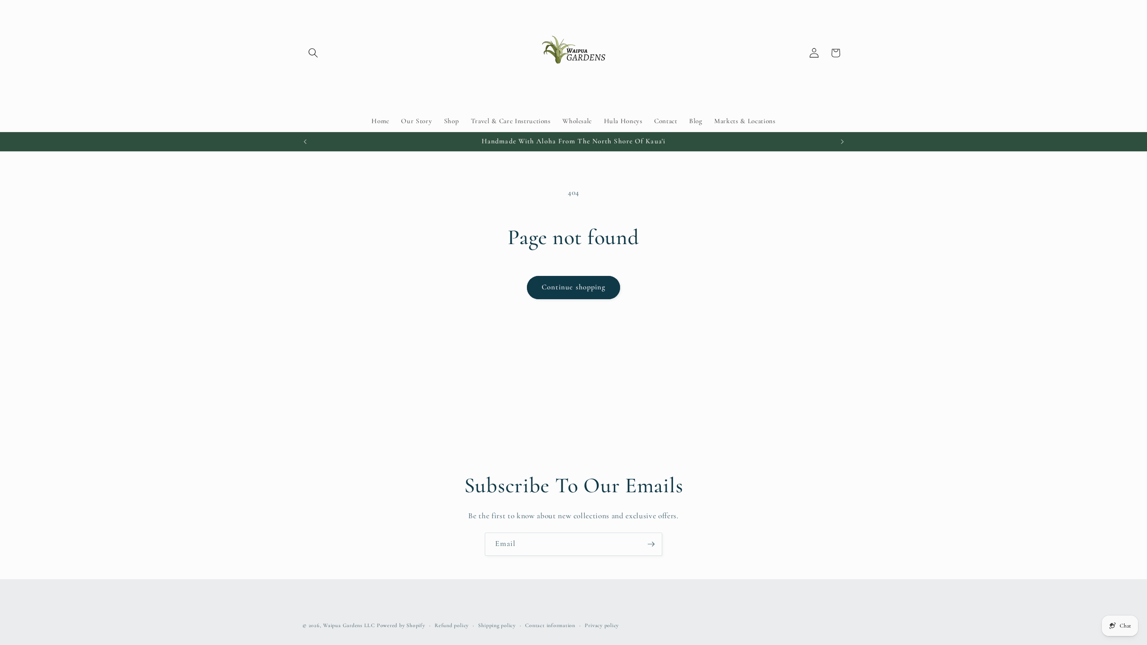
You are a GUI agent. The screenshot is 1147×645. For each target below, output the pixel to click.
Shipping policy (497, 625)
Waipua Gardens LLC (349, 625)
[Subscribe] (651, 544)
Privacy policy (602, 625)
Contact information (550, 625)
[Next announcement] (842, 141)
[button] (313, 53)
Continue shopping (574, 287)
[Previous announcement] (305, 141)
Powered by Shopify (401, 625)
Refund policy (452, 625)
